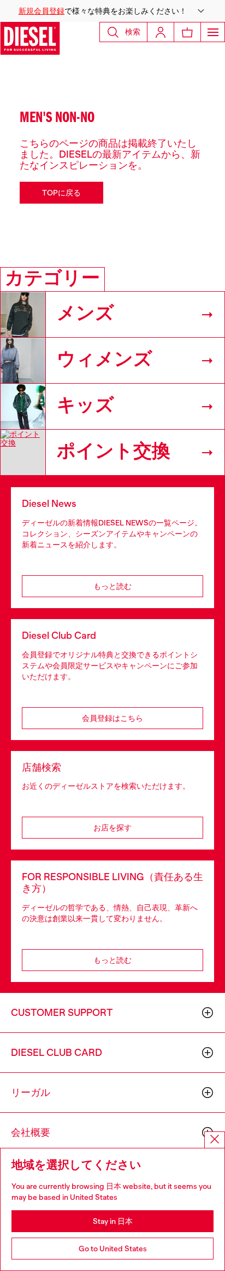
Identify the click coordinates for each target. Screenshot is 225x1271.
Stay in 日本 (113, 1221)
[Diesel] (30, 38)
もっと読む (112, 586)
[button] (112, 11)
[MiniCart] (187, 32)
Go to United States (113, 1248)
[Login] (160, 32)
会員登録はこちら (112, 718)
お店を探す (112, 827)
